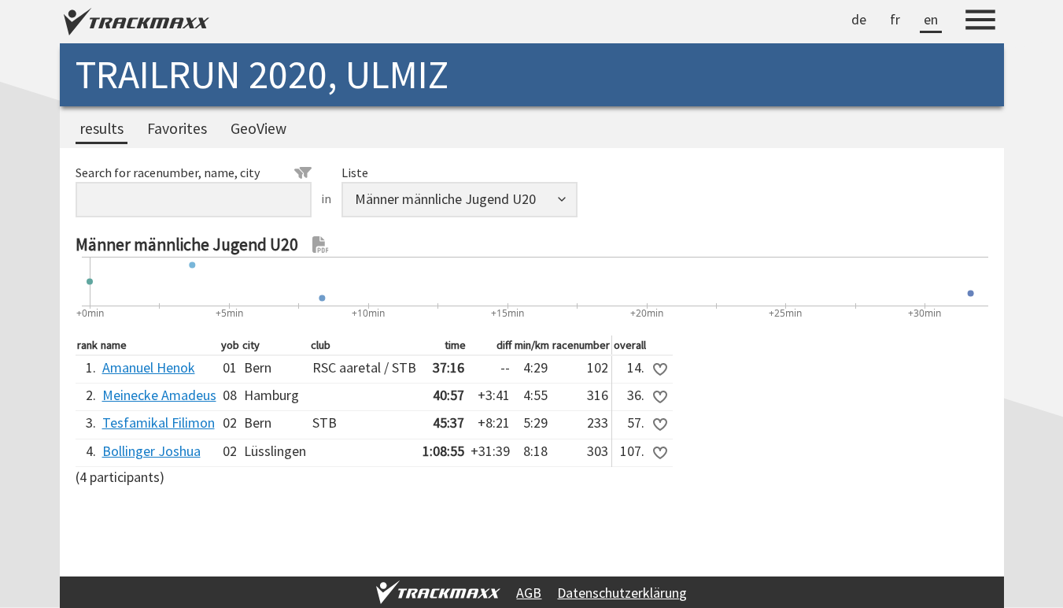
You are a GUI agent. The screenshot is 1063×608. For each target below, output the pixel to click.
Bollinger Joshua (151, 451)
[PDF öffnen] (321, 245)
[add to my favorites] (660, 369)
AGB (528, 593)
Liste (354, 172)
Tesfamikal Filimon (158, 422)
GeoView (258, 128)
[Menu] (980, 22)
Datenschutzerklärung (622, 593)
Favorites (177, 128)
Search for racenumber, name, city (168, 172)
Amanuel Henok (148, 367)
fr (895, 19)
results (101, 128)
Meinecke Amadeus (159, 395)
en (931, 19)
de (858, 19)
